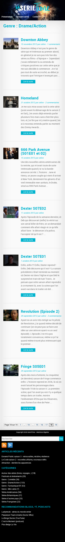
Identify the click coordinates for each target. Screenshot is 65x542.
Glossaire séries (22, 17)
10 (28, 425)
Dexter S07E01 (33, 256)
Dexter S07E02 (33, 208)
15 (37, 425)
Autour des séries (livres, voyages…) (17, 473)
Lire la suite (28, 82)
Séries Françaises (9, 502)
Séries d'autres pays (10, 498)
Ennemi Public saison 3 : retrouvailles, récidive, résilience (25, 456)
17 (46, 425)
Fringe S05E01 (33, 366)
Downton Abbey (34, 39)
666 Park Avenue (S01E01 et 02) (35, 151)
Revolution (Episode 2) (40, 311)
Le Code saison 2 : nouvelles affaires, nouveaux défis (24, 460)
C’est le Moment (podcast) (13, 521)
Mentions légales (42, 432)
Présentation (7, 17)
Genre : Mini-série (9, 489)
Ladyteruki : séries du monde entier (16, 512)
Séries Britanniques (10, 495)
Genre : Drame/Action (11, 483)
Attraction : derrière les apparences (16, 463)
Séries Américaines (10, 492)
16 (42, 425)
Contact (36, 17)
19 (56, 425)
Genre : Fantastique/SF (11, 486)
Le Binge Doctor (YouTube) (13, 518)
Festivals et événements (12, 476)
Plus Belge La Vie (9, 524)
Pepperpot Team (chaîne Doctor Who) (17, 515)
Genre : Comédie (8, 479)
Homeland (29, 98)
